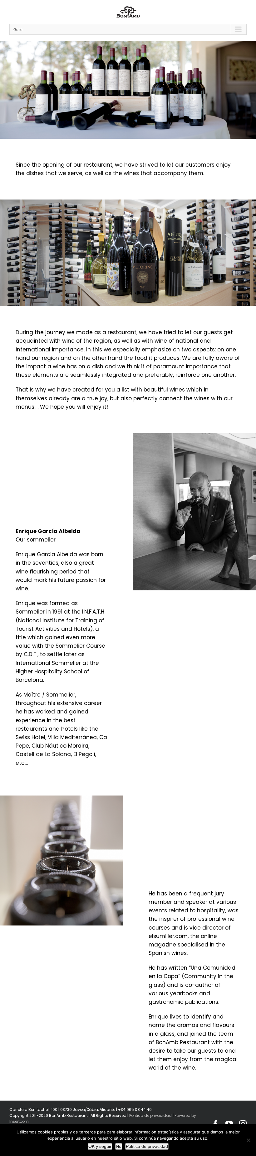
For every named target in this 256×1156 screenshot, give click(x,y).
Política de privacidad (150, 1115)
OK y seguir (99, 1146)
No (118, 1146)
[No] (248, 1140)
